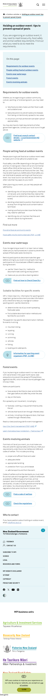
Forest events (12, 78)
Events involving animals (16, 82)
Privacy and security (11, 583)
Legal (5, 560)
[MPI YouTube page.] (13, 590)
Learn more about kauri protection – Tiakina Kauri (22, 431)
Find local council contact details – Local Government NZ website (26, 138)
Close (24, 690)
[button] (4, 596)
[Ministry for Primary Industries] (13, 5)
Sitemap (6, 575)
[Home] (4, 14)
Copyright (7, 579)
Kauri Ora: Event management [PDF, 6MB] (18, 426)
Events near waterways (16, 74)
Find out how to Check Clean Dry (27, 281)
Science (6, 556)
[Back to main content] (43, 530)
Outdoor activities (13, 14)
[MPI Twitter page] (8, 590)
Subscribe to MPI (9, 552)
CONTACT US (11, 546)
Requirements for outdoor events (20, 66)
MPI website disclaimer (12, 571)
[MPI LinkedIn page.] (18, 590)
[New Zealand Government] (24, 533)
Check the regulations (23, 504)
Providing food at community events (17, 230)
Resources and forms (11, 564)
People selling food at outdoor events (22, 70)
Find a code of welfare (23, 494)
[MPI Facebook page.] (4, 590)
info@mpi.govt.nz (14, 522)
